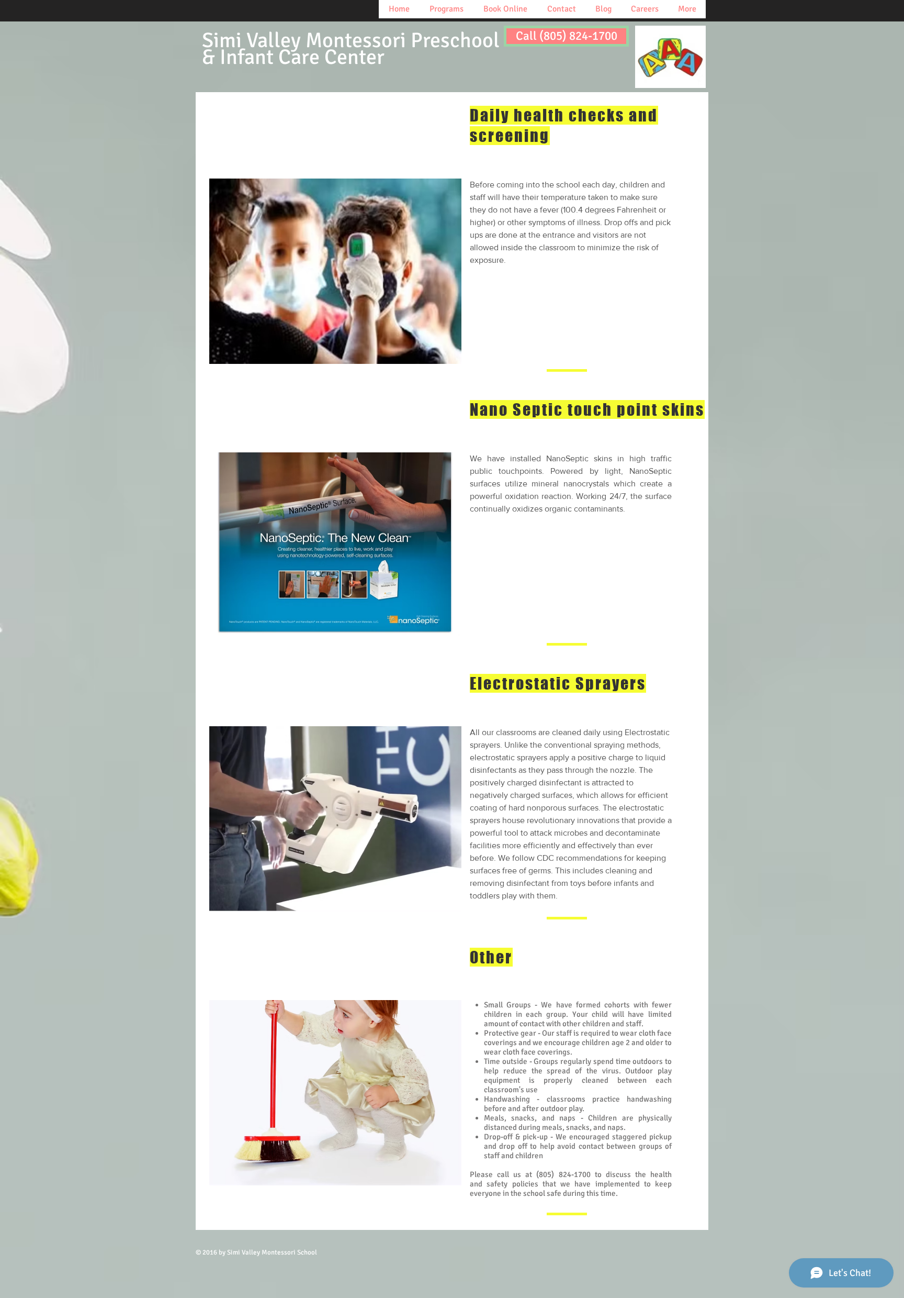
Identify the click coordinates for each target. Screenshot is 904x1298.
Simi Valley (351, 49)
